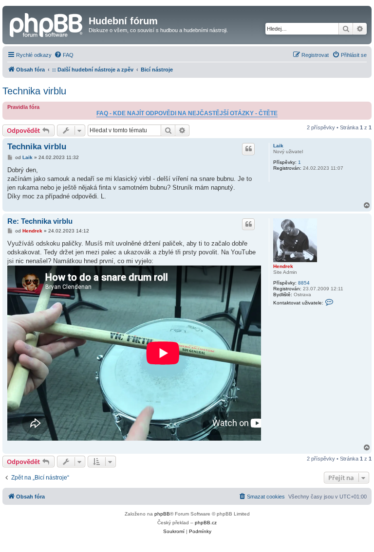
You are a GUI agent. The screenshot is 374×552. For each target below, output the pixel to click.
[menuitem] (64, 55)
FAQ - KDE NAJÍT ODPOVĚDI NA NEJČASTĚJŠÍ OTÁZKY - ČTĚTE (187, 113)
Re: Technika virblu (40, 221)
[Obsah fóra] (47, 23)
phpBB (162, 513)
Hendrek (283, 266)
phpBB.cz (206, 522)
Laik (278, 145)
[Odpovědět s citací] (248, 149)
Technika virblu (34, 91)
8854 (304, 282)
